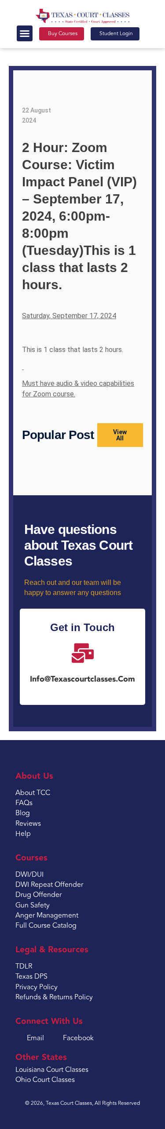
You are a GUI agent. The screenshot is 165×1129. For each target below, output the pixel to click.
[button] (25, 33)
